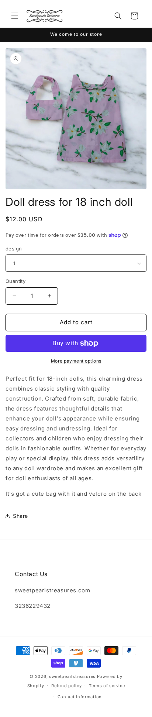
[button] (15, 16)
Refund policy (66, 685)
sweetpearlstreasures (72, 676)
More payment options (76, 361)
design (14, 249)
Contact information (80, 696)
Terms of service (107, 685)
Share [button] (20, 516)
